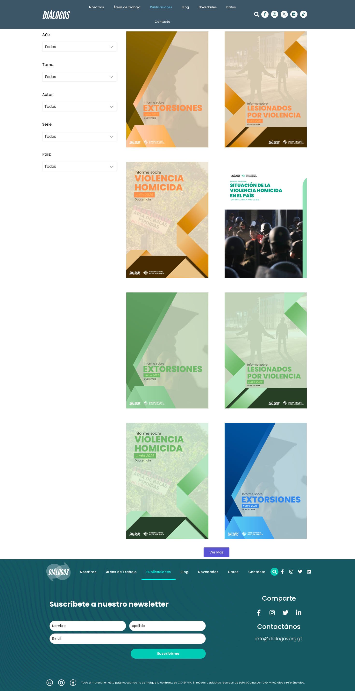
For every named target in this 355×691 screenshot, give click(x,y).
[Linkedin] (294, 14)
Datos (231, 7)
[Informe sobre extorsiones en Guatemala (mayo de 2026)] (266, 481)
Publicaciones (161, 7)
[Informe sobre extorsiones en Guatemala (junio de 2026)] (167, 350)
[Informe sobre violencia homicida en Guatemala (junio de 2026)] (167, 481)
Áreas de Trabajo (127, 7)
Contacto (162, 21)
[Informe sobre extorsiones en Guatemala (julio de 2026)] (167, 89)
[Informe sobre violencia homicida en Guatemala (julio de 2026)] (167, 220)
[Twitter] (300, 571)
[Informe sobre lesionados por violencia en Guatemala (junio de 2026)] (266, 350)
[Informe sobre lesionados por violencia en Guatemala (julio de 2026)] (266, 89)
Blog (185, 7)
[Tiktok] (303, 14)
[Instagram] (274, 14)
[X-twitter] (284, 14)
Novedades (208, 7)
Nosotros (96, 7)
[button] (257, 14)
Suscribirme (168, 653)
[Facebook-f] (265, 14)
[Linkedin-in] (299, 612)
